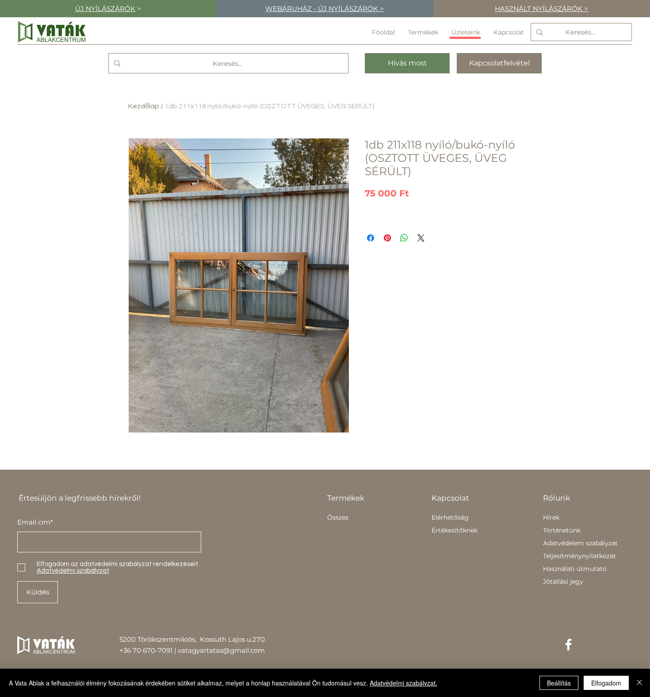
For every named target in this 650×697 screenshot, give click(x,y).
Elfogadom (606, 682)
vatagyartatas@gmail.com (221, 650)
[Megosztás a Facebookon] (370, 238)
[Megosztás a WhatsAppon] (404, 238)
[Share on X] (421, 238)
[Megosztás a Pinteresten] (387, 238)
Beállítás (559, 682)
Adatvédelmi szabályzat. (403, 682)
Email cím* (35, 522)
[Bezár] (639, 683)
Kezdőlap (143, 106)
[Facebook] (568, 644)
